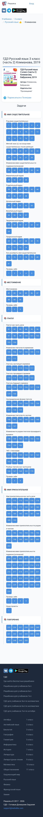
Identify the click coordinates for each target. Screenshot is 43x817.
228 (8, 585)
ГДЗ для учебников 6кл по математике (21, 706)
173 (20, 501)
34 (37, 170)
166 (8, 471)
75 (9, 257)
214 (31, 565)
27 (26, 158)
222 (8, 578)
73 (20, 247)
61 (26, 225)
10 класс (30, 764)
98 (15, 336)
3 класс (29, 729)
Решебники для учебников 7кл (17, 696)
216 (8, 572)
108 (26, 352)
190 (14, 520)
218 (20, 572)
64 (9, 231)
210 (8, 565)
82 (9, 293)
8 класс (29, 754)
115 (20, 368)
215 (37, 565)
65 (9, 241)
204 (8, 559)
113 (8, 368)
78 (26, 257)
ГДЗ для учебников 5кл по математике (21, 701)
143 (26, 420)
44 (37, 189)
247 (8, 640)
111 (8, 358)
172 (14, 501)
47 (20, 196)
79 (32, 257)
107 (20, 352)
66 (15, 241)
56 (20, 215)
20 (20, 151)
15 (20, 138)
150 (20, 439)
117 (31, 368)
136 (37, 403)
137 (8, 410)
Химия (7, 794)
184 (14, 514)
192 (14, 533)
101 (31, 336)
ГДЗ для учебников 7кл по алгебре (19, 711)
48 (26, 196)
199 (20, 539)
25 (15, 158)
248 (14, 640)
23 (37, 151)
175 (31, 501)
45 (9, 196)
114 (14, 368)
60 (20, 225)
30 (15, 170)
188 (37, 514)
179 (20, 507)
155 (14, 445)
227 (37, 578)
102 (37, 336)
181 (31, 507)
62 (32, 225)
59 (15, 225)
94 (26, 329)
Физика (7, 784)
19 (15, 151)
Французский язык (12, 789)
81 (9, 264)
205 (14, 559)
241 (8, 634)
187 (31, 514)
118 (8, 378)
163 (8, 461)
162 (37, 455)
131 (8, 403)
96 (37, 329)
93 (20, 329)
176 (37, 501)
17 (32, 138)
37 (20, 180)
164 (14, 461)
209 (37, 559)
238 (26, 627)
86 (32, 293)
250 (26, 640)
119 (14, 378)
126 (26, 387)
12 (37, 132)
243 (20, 634)
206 (20, 559)
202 (37, 539)
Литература (9, 754)
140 (8, 420)
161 (31, 455)
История (7, 749)
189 (8, 520)
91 (9, 329)
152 (31, 439)
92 (15, 329)
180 (26, 507)
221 (37, 572)
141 (14, 420)
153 (37, 439)
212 (20, 565)
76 (15, 257)
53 (32, 206)
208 (31, 559)
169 (26, 471)
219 (26, 572)
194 (26, 533)
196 (37, 533)
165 (20, 461)
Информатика (10, 744)
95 (32, 329)
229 (14, 585)
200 (26, 539)
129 (8, 394)
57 (26, 215)
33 (32, 170)
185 (20, 514)
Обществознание (11, 769)
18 (9, 151)
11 (32, 132)
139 (20, 410)
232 (31, 585)
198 (14, 539)
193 (20, 533)
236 (14, 627)
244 (26, 634)
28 (32, 158)
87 (37, 293)
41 (20, 189)
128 (37, 387)
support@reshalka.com (13, 808)
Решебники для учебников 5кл (17, 686)
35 (9, 180)
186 (26, 514)
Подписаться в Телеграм (19, 97)
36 (15, 180)
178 (14, 507)
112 (14, 358)
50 (15, 206)
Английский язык (11, 724)
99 (20, 336)
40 (15, 189)
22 (32, 151)
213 (26, 565)
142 (20, 420)
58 (9, 225)
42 (26, 189)
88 (9, 300)
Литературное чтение (13, 759)
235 (8, 627)
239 (31, 627)
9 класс (29, 759)
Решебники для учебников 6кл (17, 691)
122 (31, 378)
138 (14, 410)
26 (20, 158)
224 (20, 578)
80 (37, 257)
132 (14, 403)
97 (9, 336)
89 (15, 300)
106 (14, 352)
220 (31, 572)
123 (8, 387)
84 (20, 293)
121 (26, 378)
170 (31, 471)
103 (8, 342)
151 (26, 439)
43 (32, 189)
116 (26, 368)
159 (20, 455)
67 (20, 241)
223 (14, 578)
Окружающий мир (12, 774)
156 (20, 445)
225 (26, 578)
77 (20, 257)
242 (14, 634)
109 (31, 352)
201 (31, 539)
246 (37, 634)
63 (37, 225)
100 (26, 336)
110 (37, 352)
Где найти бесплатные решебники (19, 681)
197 (8, 539)
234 (8, 591)
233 (37, 585)
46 (15, 196)
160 (26, 455)
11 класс (30, 769)
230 (20, 585)
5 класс (29, 739)
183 (8, 514)
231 (26, 585)
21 (26, 151)
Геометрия (8, 739)
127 (31, 387)
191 (8, 533)
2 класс (29, 724)
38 (26, 180)
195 (31, 533)
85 (26, 293)
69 (32, 241)
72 (15, 247)
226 (31, 578)
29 (9, 170)
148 (8, 439)
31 (20, 170)
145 (37, 420)
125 (20, 387)
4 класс (29, 734)
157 (8, 455)
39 (9, 189)
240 (37, 627)
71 (9, 247)
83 (15, 293)
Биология (8, 729)
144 (31, 420)
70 (37, 241)
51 (20, 206)
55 (15, 215)
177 (8, 507)
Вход (31, 3)
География (8, 734)
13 (9, 138)
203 (8, 546)
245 (31, 634)
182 (37, 507)
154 (8, 445)
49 (9, 206)
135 (31, 403)
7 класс (29, 749)
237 (20, 627)
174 (26, 501)
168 (20, 471)
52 (26, 206)
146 (8, 426)
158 (14, 455)
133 (20, 403)
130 (14, 394)
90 (20, 300)
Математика (9, 764)
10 (26, 132)
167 (14, 471)
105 (8, 352)
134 (26, 403)
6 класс (29, 744)
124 (14, 387)
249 (20, 640)
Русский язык (10, 779)
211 (14, 565)
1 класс (29, 719)
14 (15, 138)
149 (14, 439)
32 (26, 170)
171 (8, 501)
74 (26, 247)
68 (26, 241)
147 (14, 426)
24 (9, 158)
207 (26, 559)
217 (14, 572)
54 (9, 215)
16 (26, 138)
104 (14, 342)
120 (20, 378)
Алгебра (7, 719)
